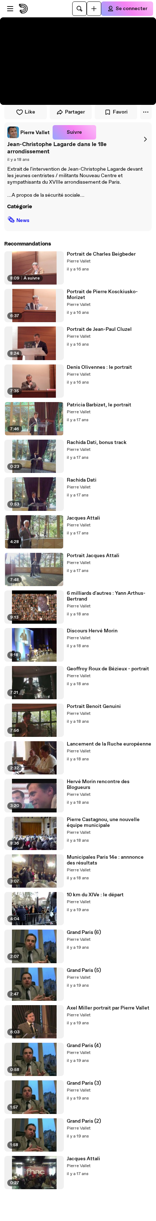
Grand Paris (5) (84, 970)
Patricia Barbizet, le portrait (99, 405)
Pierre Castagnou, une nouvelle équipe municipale (103, 822)
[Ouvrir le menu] (10, 8)
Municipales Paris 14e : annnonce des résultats (105, 860)
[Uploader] (94, 8)
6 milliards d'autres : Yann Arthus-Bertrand (106, 596)
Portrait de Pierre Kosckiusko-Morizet (102, 294)
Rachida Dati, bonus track (97, 442)
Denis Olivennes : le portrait (99, 367)
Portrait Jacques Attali (93, 556)
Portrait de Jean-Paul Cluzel (99, 329)
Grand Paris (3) (84, 1083)
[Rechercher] (79, 8)
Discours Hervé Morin (92, 631)
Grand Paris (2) (84, 1121)
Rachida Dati (82, 480)
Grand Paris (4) (84, 1046)
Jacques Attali (83, 518)
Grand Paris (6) (84, 932)
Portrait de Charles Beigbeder (101, 254)
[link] (28, 132)
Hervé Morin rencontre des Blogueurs (98, 784)
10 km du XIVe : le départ (95, 895)
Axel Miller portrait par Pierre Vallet (108, 1008)
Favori (120, 112)
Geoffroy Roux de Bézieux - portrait (108, 669)
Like (30, 112)
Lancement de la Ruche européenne (109, 744)
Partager (75, 112)
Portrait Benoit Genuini (94, 706)
